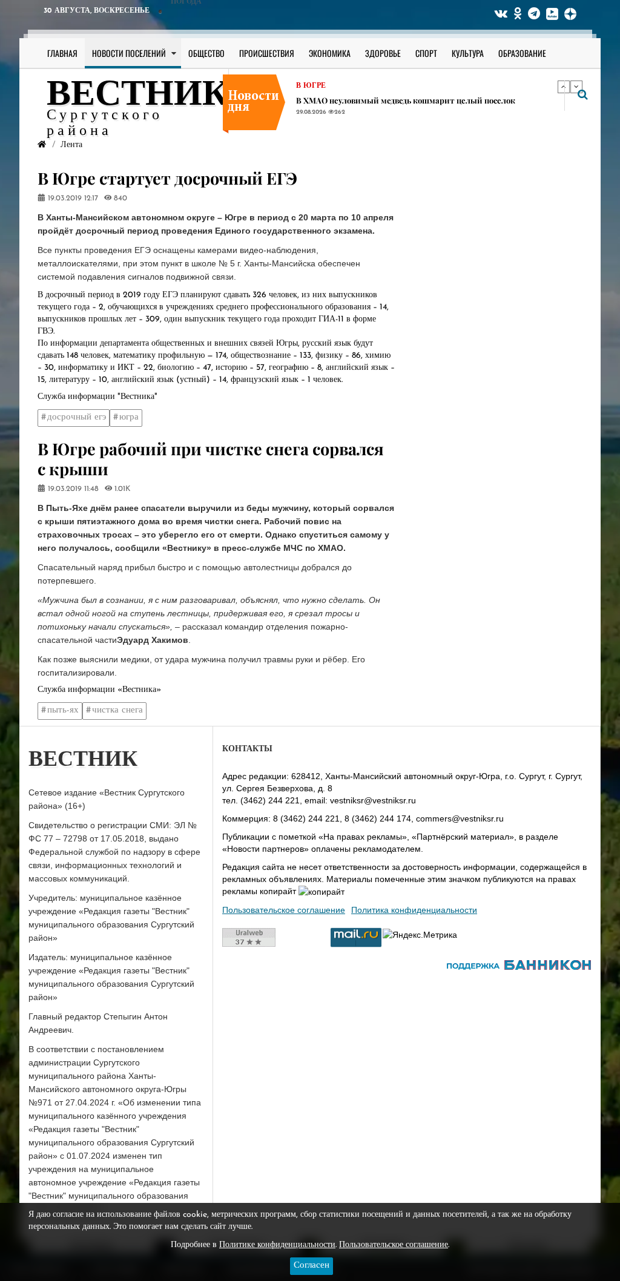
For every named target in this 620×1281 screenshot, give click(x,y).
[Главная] (42, 145)
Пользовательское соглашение (283, 910)
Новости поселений (129, 53)
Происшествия (266, 53)
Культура (468, 53)
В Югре (311, 86)
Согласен (311, 1265)
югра (129, 417)
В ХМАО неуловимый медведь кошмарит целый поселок (405, 100)
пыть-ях (63, 710)
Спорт (426, 53)
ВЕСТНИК (138, 95)
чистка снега (117, 710)
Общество (206, 53)
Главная (62, 53)
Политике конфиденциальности (277, 1245)
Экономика (330, 53)
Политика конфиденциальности (414, 910)
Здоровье (383, 53)
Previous (564, 87)
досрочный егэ (76, 417)
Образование (522, 53)
